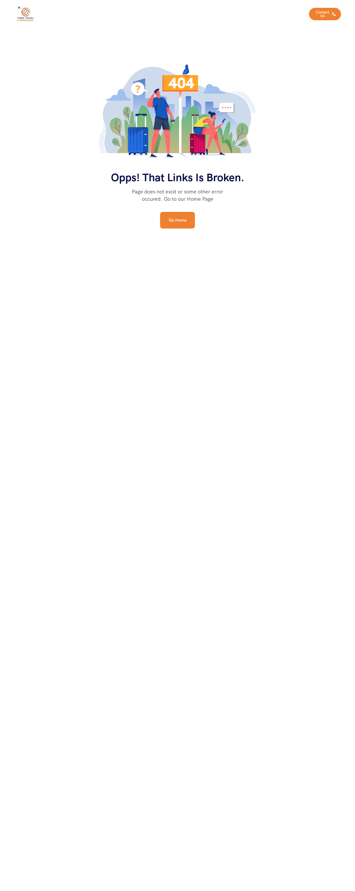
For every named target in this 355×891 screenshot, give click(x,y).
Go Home (177, 220)
